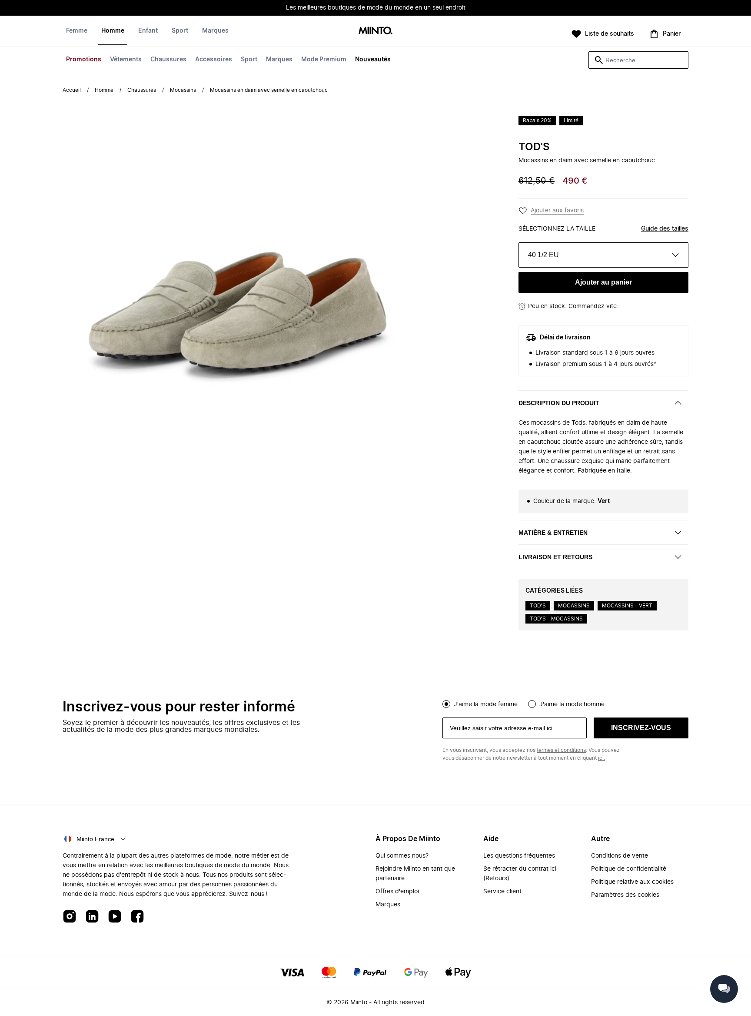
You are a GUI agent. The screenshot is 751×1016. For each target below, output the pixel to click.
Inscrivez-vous (641, 727)
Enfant (148, 31)
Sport (249, 60)
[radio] (446, 704)
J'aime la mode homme (572, 704)
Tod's (534, 147)
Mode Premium (323, 60)
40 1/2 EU (543, 254)
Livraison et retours (555, 556)
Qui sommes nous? (402, 856)
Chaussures (168, 60)
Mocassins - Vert (627, 605)
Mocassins (183, 90)
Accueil (72, 90)
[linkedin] (92, 917)
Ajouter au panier (603, 282)
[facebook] (137, 917)
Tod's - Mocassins (556, 618)
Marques (279, 60)
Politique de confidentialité (628, 869)
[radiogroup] (565, 703)
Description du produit (558, 402)
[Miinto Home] (375, 31)
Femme (76, 31)
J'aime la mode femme (486, 704)
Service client (502, 892)
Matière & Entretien (553, 532)
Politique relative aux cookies (632, 882)
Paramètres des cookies (625, 895)
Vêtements (126, 60)
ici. (601, 758)
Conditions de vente (619, 856)
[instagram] (69, 917)
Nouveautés (373, 60)
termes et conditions (561, 750)
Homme (112, 31)
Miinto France (95, 838)
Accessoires (213, 60)
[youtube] (115, 917)
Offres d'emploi (397, 892)
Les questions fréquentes (519, 856)
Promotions (83, 60)
